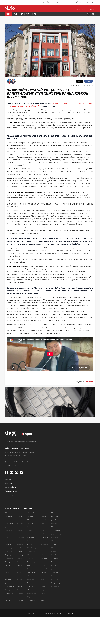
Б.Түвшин (42, 583)
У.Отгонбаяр (43, 530)
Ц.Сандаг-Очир (44, 558)
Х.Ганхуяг (19, 586)
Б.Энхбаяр (54, 562)
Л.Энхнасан (54, 565)
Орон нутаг (89, 2)
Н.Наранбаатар (31, 593)
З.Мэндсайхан (31, 586)
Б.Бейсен (19, 530)
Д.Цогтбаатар (55, 530)
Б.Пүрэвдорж (43, 548)
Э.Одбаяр (42, 523)
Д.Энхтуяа (54, 569)
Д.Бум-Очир (20, 544)
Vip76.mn (89, 382)
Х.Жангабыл (30, 520)
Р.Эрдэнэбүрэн (55, 586)
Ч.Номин (42, 513)
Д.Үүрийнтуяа (55, 520)
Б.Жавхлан (30, 516)
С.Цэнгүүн (54, 541)
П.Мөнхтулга (30, 579)
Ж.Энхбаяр (54, 558)
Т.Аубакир (8, 544)
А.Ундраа (42, 593)
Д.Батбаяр (8, 572)
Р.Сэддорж (43, 572)
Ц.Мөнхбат (30, 565)
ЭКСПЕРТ (34, 14)
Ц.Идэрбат (30, 544)
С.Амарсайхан (9, 530)
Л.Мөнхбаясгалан (32, 569)
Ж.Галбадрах (20, 555)
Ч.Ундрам (42, 597)
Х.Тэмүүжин (43, 586)
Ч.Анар (7, 537)
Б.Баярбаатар (21, 520)
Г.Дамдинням (21, 597)
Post (80, 81)
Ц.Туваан (42, 576)
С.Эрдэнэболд (55, 583)
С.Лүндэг (29, 555)
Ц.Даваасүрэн (21, 593)
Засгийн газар (66, 2)
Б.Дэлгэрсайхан (31, 513)
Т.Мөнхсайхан (31, 572)
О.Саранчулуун (44, 562)
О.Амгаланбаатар (10, 534)
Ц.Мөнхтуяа (30, 583)
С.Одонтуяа (43, 527)
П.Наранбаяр (30, 597)
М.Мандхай (30, 558)
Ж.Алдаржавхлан (10, 513)
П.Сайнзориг (43, 555)
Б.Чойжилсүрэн (55, 548)
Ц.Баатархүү (8, 551)
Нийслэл (78, 2)
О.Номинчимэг (44, 516)
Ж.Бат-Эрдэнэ (9, 562)
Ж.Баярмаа (20, 523)
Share (89, 81)
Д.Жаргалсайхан (31, 527)
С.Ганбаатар (20, 558)
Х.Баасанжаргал (9, 548)
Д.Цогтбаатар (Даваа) (58, 534)
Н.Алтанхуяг (8, 520)
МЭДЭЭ (8, 14)
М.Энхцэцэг (54, 576)
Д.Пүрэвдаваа (44, 544)
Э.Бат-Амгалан (9, 558)
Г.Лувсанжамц (31, 551)
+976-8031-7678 (23, 462)
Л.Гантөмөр (20, 583)
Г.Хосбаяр (54, 523)
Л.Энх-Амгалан (55, 555)
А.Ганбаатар (20, 565)
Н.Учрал (42, 600)
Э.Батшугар (20, 516)
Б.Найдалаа (30, 590)
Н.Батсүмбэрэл (9, 593)
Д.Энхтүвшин (55, 572)
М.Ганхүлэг (20, 590)
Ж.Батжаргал (8, 579)
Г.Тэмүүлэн (43, 590)
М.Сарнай (42, 565)
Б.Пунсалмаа (43, 541)
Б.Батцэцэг (8, 600)
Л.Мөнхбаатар (31, 562)
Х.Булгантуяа (20, 541)
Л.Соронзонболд (44, 569)
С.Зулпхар (30, 541)
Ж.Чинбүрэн (54, 544)
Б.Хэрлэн (53, 527)
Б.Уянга (53, 513)
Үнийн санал (8, 483)
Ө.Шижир (54, 551)
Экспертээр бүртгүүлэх (12, 487)
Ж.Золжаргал (30, 537)
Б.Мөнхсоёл (30, 576)
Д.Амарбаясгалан (10, 527)
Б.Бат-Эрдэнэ (8, 565)
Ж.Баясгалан (20, 527)
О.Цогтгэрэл (54, 537)
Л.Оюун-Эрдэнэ (44, 537)
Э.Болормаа (20, 537)
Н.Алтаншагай (9, 523)
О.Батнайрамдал (9, 586)
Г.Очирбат (43, 534)
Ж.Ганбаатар (20, 562)
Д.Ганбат (19, 572)
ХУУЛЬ (15, 14)
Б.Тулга (42, 579)
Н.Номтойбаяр (44, 520)
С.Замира (29, 530)
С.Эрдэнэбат (55, 579)
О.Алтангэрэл (8, 516)
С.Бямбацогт (20, 551)
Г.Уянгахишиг (55, 516)
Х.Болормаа (20, 534)
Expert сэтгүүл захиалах (12, 495)
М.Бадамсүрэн (9, 555)
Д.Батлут (7, 583)
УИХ (56, 2)
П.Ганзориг (20, 576)
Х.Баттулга (8, 597)
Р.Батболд (8, 576)
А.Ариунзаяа (8, 541)
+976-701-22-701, (13, 462)
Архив (70, 613)
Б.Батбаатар (8, 569)
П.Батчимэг (20, 513)
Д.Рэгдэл (42, 551)
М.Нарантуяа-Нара (32, 600)
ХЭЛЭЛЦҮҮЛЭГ (25, 14)
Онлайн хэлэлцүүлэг (11, 491)
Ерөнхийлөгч (46, 2)
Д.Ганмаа (19, 579)
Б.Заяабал (30, 534)
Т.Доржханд (20, 600)
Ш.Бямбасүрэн (21, 548)
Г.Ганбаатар (20, 569)
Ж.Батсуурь (8, 590)
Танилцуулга (8, 479)
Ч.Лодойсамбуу (31, 548)
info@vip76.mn (12, 465)
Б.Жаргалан (30, 523)
